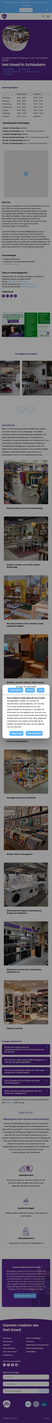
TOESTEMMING (15, 690)
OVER (40, 690)
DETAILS (30, 690)
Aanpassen (16, 733)
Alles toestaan (34, 733)
